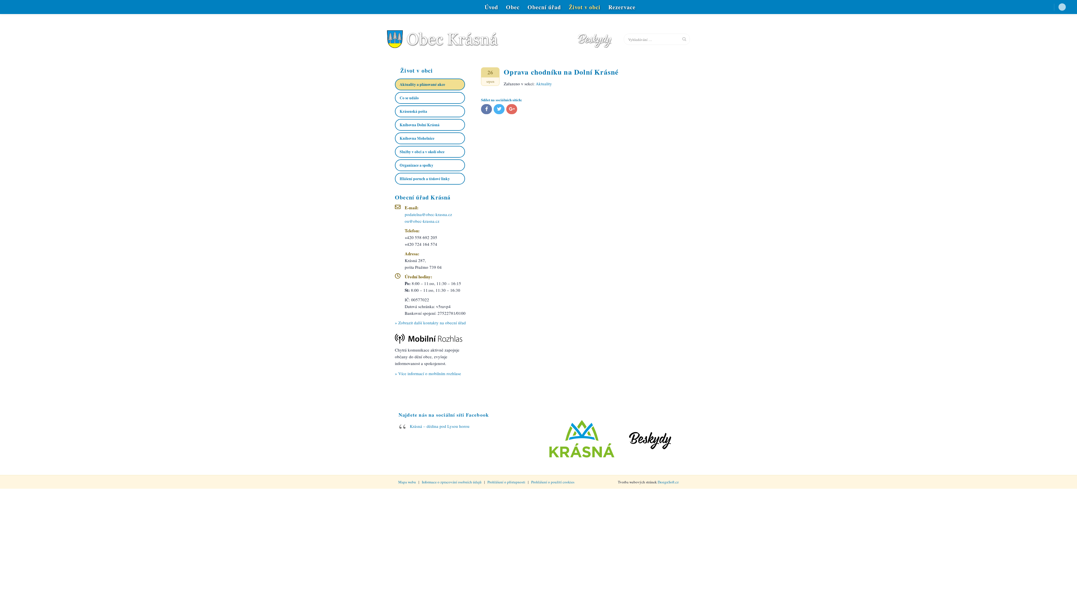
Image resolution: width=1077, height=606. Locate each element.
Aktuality (544, 83)
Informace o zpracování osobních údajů (452, 482)
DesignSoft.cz (668, 482)
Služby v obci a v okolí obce (422, 152)
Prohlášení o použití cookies (552, 482)
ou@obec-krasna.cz (422, 221)
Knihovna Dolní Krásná (419, 125)
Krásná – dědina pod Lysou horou (440, 426)
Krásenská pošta (413, 111)
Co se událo (409, 98)
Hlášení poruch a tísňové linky (425, 179)
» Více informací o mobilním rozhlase (428, 373)
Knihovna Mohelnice (417, 138)
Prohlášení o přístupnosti (506, 482)
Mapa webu (407, 482)
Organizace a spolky (416, 165)
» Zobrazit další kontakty (430, 322)
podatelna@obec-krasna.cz (428, 214)
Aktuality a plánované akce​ (422, 84)
